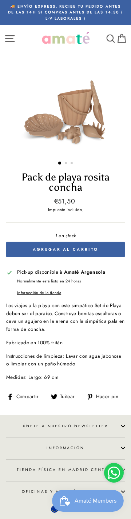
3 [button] (72, 164)
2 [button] (66, 164)
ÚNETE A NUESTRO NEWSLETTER (65, 426)
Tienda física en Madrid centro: (66, 469)
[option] (65, 12)
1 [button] (60, 163)
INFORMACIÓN (66, 448)
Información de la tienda (39, 293)
